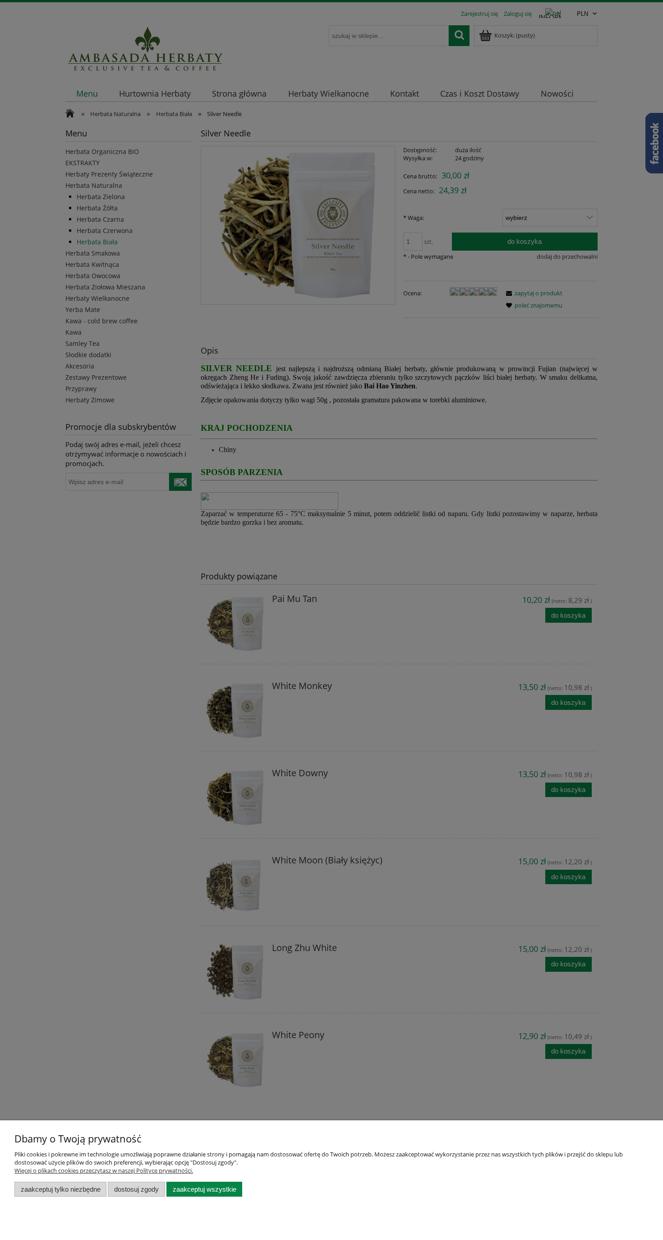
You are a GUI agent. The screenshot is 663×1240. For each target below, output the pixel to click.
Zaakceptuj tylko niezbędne (61, 1189)
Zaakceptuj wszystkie (204, 1189)
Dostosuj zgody (136, 1189)
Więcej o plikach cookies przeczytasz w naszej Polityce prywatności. (103, 1170)
